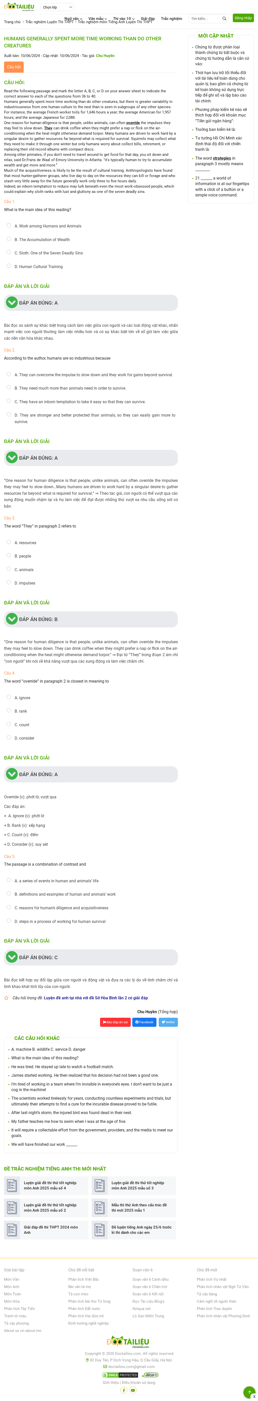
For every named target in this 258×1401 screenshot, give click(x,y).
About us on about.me (22, 1330)
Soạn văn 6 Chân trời (150, 1287)
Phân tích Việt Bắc (83, 1279)
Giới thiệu (111, 1382)
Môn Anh (11, 1287)
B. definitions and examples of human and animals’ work (65, 894)
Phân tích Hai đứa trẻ (86, 1316)
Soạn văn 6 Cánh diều (151, 1279)
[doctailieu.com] (129, 1342)
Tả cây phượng (16, 1323)
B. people (23, 556)
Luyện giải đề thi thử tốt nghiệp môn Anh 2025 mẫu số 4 (50, 1185)
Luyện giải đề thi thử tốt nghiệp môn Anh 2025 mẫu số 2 (50, 1208)
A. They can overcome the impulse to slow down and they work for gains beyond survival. (94, 374)
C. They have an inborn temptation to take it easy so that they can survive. (80, 401)
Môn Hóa (12, 1301)
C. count (22, 724)
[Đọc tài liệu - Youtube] (133, 1390)
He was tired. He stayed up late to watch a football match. (62, 1066)
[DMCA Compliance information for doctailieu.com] (149, 1376)
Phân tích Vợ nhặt (212, 1279)
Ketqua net (142, 1308)
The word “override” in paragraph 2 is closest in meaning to (56, 681)
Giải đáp (148, 18)
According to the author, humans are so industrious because (57, 358)
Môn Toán (12, 1294)
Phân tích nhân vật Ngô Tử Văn (223, 1287)
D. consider (24, 738)
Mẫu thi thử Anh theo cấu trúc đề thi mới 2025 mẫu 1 (139, 1208)
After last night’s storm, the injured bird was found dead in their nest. (71, 1112)
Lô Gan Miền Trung (148, 1316)
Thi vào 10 (122, 18)
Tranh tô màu (15, 1316)
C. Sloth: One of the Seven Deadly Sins (49, 253)
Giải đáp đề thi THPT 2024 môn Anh (51, 1230)
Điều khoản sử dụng (138, 1382)
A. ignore (22, 697)
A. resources (25, 542)
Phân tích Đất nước (84, 1308)
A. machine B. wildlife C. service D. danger (48, 1049)
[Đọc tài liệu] (123, 1390)
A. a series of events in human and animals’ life (57, 881)
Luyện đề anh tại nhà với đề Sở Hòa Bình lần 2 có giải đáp (96, 998)
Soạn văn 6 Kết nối (148, 1294)
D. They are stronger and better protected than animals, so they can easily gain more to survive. (95, 418)
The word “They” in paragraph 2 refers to (40, 526)
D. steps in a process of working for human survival (60, 921)
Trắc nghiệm (171, 18)
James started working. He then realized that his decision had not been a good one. (85, 1075)
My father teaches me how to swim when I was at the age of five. (68, 1121)
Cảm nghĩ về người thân (216, 1301)
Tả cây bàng (207, 1294)
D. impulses (25, 583)
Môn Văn (11, 1279)
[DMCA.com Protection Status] (119, 1376)
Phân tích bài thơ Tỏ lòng (89, 1301)
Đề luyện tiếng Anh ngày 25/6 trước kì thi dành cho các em (142, 1230)
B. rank (21, 711)
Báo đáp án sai (117, 1022)
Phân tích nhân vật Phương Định (223, 1316)
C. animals (24, 569)
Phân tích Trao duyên (214, 1308)
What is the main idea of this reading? (37, 209)
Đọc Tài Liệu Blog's (149, 1301)
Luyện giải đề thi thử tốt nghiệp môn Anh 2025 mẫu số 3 (138, 1185)
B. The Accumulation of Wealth (42, 239)
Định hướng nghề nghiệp (88, 1323)
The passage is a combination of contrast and (45, 864)
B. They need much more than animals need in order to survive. (70, 388)
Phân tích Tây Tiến (19, 1308)
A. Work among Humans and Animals (48, 226)
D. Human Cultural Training (39, 266)
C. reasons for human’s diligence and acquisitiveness (61, 908)
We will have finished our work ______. (44, 1144)
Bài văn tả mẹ (79, 1287)
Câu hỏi (14, 67)
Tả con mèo (78, 1294)
